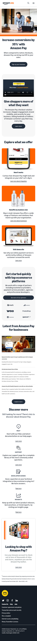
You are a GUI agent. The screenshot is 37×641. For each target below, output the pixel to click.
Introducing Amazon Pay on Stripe (10, 369)
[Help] (18, 426)
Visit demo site (18, 249)
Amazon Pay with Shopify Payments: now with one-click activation (17, 386)
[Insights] (18, 495)
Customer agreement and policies (11, 607)
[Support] (18, 448)
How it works (18, 172)
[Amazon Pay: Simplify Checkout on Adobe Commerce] (10, 317)
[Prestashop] (26, 311)
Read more (18, 488)
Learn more (18, 126)
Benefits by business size (18, 210)
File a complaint (6, 616)
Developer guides (18, 476)
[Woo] (10, 311)
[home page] (8, 3)
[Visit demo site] (18, 236)
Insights (18, 499)
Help (18, 431)
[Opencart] (26, 317)
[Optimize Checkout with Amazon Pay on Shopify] (10, 305)
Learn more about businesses (18, 220)
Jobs (15, 604)
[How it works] (18, 159)
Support (18, 452)
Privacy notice (6, 613)
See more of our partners (18, 297)
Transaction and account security (11, 610)
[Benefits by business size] (18, 197)
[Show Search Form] (28, 3)
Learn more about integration (18, 181)
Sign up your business (18, 64)
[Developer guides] (18, 471)
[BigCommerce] (26, 305)
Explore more (19, 401)
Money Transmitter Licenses (10, 622)
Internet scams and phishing (10, 619)
